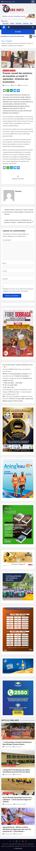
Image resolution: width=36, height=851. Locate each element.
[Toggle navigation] (8, 27)
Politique (12, 70)
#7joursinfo (5, 23)
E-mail (5, 271)
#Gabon (12, 23)
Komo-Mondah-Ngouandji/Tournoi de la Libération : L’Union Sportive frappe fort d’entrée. (17, 800)
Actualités (6, 70)
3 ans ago (7, 85)
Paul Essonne (18, 747)
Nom (4, 263)
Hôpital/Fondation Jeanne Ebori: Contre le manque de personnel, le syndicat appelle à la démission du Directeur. (18, 212)
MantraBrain (18, 848)
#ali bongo (25, 23)
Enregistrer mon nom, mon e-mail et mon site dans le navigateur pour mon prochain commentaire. (18, 290)
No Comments (24, 85)
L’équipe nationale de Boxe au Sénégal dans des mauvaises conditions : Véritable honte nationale (18, 221)
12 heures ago (8, 804)
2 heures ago (7, 747)
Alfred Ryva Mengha (20, 804)
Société (12, 737)
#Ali (31, 23)
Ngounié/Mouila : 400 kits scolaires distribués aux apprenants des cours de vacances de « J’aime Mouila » (17, 829)
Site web (5, 279)
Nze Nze (14, 85)
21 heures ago (8, 834)
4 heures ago (7, 774)
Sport (11, 793)
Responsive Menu (33, 1)
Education (12, 765)
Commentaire (7, 240)
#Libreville (18, 23)
